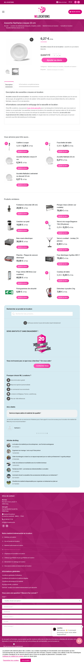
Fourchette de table (64, 143)
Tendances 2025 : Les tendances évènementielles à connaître (30, 469)
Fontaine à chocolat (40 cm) (27, 205)
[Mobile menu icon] (3, 12)
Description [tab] (9, 84)
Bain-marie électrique (24, 238)
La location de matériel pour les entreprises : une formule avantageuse (33, 444)
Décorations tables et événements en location (17, 566)
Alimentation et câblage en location (14, 562)
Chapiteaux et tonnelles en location (14, 553)
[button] (31, 39)
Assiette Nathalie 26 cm (66, 157)
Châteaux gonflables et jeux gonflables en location (19, 558)
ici (58, 641)
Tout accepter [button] (26, 660)
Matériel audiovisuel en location (13, 545)
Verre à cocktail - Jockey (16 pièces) (67, 239)
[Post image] (9, 445)
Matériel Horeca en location (55, 66)
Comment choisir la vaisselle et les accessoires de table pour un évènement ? (35, 475)
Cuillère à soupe (22, 143)
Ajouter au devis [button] (22, 151)
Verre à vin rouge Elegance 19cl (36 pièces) (67, 223)
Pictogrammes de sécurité (26, 289)
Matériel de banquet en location (55, 69)
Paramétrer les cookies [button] (11, 660)
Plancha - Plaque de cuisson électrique (27, 256)
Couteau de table (63, 272)
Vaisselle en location (70, 66)
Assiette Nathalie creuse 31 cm (26, 158)
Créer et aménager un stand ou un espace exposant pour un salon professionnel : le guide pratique (41, 456)
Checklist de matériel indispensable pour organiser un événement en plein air (34, 481)
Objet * (4, 597)
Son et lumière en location (12, 541)
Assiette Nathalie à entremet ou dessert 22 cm (27, 175)
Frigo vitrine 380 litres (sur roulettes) (26, 273)
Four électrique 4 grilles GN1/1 (68, 255)
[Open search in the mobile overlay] (42, 314)
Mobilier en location (10, 537)
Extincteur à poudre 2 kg (66, 289)
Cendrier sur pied (22, 222)
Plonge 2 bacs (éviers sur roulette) (66, 206)
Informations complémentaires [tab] (29, 84)
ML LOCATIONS (9, 2)
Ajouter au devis (54, 60)
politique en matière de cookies (13, 656)
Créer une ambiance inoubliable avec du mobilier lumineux (29, 463)
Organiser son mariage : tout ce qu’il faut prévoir (26, 450)
